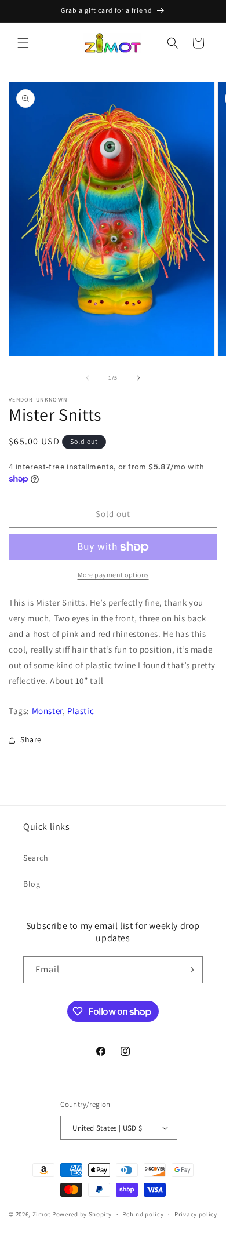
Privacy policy (195, 1214)
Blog (31, 884)
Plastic (80, 710)
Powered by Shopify (82, 1214)
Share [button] (31, 739)
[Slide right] (138, 378)
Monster (47, 710)
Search (36, 857)
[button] (23, 43)
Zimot (41, 1214)
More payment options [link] (113, 574)
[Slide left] (87, 378)
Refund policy (142, 1214)
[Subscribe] (189, 969)
